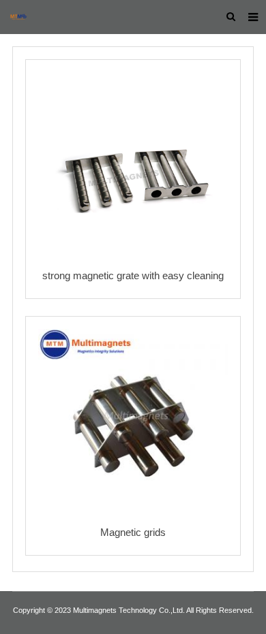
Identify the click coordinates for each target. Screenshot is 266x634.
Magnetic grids (133, 532)
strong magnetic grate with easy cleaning (133, 275)
